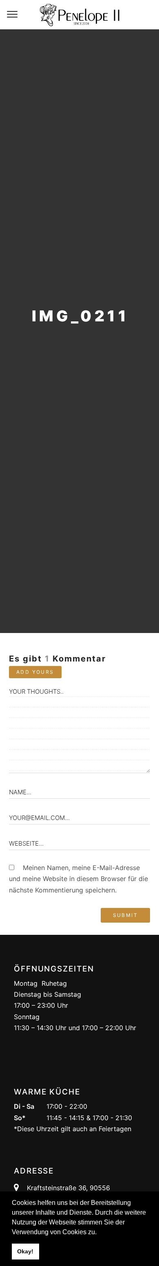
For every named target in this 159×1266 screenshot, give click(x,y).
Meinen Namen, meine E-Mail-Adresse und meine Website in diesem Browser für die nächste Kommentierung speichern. (78, 879)
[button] (99, 1232)
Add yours (35, 672)
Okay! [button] (25, 1251)
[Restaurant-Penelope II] (79, 14)
